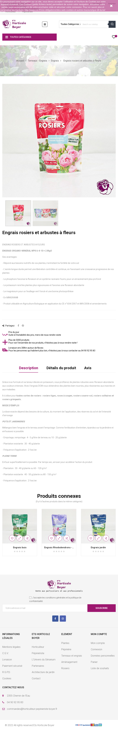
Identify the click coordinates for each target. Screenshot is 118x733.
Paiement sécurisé (12, 665)
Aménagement (69, 662)
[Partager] (18, 325)
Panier (94, 662)
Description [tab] (28, 368)
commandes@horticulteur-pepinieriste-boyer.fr (32, 708)
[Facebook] (55, 618)
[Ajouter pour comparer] (27, 538)
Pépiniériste (38, 653)
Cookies (6, 678)
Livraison (7, 659)
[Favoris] (114, 37)
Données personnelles (103, 655)
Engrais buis (19, 547)
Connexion (96, 649)
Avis (87, 368)
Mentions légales (11, 646)
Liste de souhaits (100, 668)
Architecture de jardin (43, 672)
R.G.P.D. (6, 672)
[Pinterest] (23, 325)
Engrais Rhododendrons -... (59, 547)
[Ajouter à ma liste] (12, 538)
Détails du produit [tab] (61, 368)
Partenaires (38, 665)
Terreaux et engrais (71, 655)
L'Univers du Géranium (43, 659)
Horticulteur (10, 11)
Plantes (65, 643)
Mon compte (98, 643)
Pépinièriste (27, 11)
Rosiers (65, 668)
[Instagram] (63, 618)
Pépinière (66, 649)
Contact (36, 678)
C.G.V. (5, 653)
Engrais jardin (98, 547)
